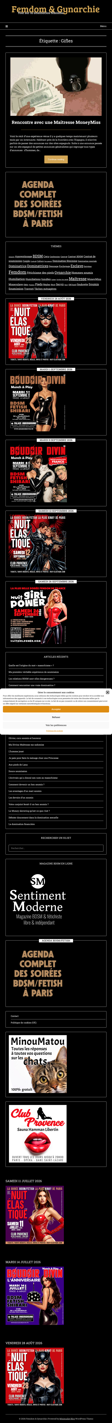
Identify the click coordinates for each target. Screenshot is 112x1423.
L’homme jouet (16, 751)
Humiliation (17, 279)
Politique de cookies (54, 730)
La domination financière (22, 824)
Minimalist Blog (67, 1418)
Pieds (39, 284)
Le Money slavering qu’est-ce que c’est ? (29, 810)
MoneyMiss (94, 279)
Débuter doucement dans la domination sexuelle (33, 817)
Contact (15, 1016)
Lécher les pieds (62, 279)
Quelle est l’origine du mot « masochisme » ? (31, 665)
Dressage (53, 266)
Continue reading (56, 159)
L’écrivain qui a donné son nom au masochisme (33, 777)
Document (48, 261)
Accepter (56, 709)
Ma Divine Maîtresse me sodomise (26, 744)
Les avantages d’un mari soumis (25, 791)
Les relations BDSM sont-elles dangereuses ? (31, 678)
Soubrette (82, 284)
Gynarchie (63, 272)
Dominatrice (18, 266)
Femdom (17, 272)
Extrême (88, 266)
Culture (40, 261)
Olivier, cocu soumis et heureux (25, 738)
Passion (32, 285)
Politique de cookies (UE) (23, 1022)
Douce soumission (18, 771)
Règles (46, 284)
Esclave (77, 265)
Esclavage (64, 266)
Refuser (56, 717)
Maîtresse (78, 278)
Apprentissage (23, 256)
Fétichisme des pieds (40, 272)
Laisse (53, 279)
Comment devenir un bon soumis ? (26, 784)
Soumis (94, 284)
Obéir (25, 284)
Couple (26, 261)
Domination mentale (87, 261)
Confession (55, 256)
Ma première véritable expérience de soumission (34, 671)
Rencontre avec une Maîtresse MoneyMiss (56, 122)
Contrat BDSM (75, 256)
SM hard (72, 284)
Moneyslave (16, 284)
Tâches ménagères (45, 288)
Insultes (46, 279)
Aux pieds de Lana (18, 764)
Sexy (66, 285)
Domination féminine (64, 261)
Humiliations (33, 279)
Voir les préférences (56, 725)
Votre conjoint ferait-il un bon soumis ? (29, 804)
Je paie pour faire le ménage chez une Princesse (33, 757)
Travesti (29, 288)
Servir (60, 284)
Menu (103, 26)
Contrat (64, 256)
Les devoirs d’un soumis (21, 797)
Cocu (46, 256)
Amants (11, 257)
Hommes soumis (82, 272)
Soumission (16, 288)
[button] (107, 692)
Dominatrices (37, 266)
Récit (53, 284)
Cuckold (33, 261)
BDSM (38, 256)
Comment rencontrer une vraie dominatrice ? (32, 685)
